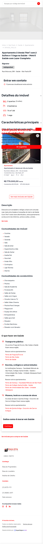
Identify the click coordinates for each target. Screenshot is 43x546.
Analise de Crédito (8, 476)
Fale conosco (7, 497)
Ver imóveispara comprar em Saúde (15, 436)
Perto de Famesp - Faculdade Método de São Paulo (23, 383)
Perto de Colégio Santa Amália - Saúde (19, 385)
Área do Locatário (8, 471)
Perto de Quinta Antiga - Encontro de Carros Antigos (21, 409)
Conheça (8, 426)
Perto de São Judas (12, 357)
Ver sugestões (21, 147)
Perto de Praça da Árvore (14, 355)
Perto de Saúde (10, 359)
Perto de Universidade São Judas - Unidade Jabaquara (20, 389)
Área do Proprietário (9, 467)
